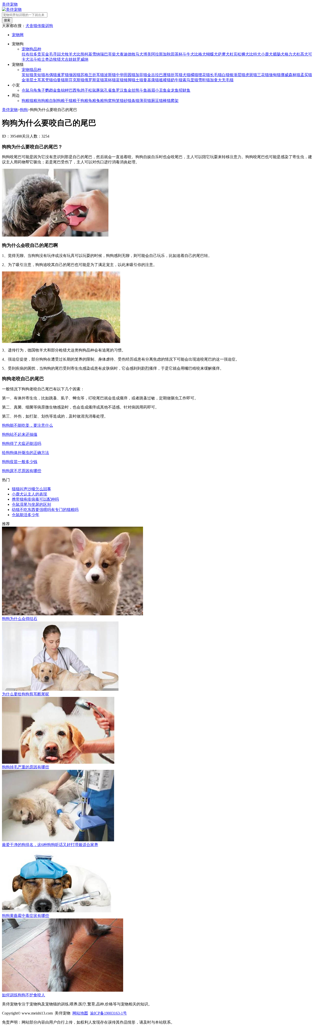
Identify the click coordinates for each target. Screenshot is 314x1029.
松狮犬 (243, 54)
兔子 (41, 90)
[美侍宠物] (12, 9)
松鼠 (92, 90)
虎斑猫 (251, 75)
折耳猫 (177, 75)
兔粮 (100, 101)
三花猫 (263, 75)
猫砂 (124, 101)
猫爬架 (173, 101)
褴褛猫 (165, 80)
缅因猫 (74, 75)
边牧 (53, 59)
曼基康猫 (151, 80)
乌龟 (33, 90)
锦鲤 (65, 90)
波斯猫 (110, 75)
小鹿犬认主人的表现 (29, 494)
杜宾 (233, 54)
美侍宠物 (10, 4)
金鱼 (57, 90)
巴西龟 (74, 90)
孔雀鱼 (110, 90)
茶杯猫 (110, 80)
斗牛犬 (188, 54)
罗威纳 (82, 59)
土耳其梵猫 (43, 80)
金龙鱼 (173, 90)
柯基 (88, 54)
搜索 (7, 20)
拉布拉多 (29, 54)
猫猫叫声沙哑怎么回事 (31, 489)
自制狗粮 (57, 101)
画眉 (151, 90)
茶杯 (179, 54)
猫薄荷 (141, 101)
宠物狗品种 (31, 49)
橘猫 (194, 75)
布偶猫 (51, 75)
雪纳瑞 (98, 54)
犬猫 (186, 75)
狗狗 (24, 110)
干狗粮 (82, 101)
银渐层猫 (237, 75)
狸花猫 (204, 75)
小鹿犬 (267, 54)
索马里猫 (190, 80)
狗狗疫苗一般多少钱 (19, 462)
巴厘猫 (165, 75)
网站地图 (80, 1013)
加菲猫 (141, 75)
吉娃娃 (71, 59)
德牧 (131, 54)
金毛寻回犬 (55, 54)
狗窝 (108, 101)
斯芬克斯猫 (74, 80)
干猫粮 (71, 101)
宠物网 (18, 35)
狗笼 (116, 101)
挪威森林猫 (290, 75)
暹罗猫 (63, 75)
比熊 (80, 54)
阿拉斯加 (159, 54)
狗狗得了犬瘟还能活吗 (21, 443)
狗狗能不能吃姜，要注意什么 (27, 425)
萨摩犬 (224, 54)
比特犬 (255, 54)
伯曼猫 (59, 80)
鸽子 (84, 90)
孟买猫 (306, 75)
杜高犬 (302, 54)
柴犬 (116, 54)
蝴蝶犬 (212, 54)
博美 (147, 54)
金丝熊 (133, 90)
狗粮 (25, 101)
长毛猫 (216, 75)
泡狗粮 (43, 101)
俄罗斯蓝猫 (94, 80)
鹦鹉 (49, 90)
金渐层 (27, 80)
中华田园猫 (125, 75)
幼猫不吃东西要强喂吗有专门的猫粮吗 (45, 509)
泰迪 (124, 54)
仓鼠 (25, 90)
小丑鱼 (161, 90)
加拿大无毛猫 (222, 80)
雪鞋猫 (204, 80)
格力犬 (290, 54)
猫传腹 (39, 26)
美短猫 (39, 75)
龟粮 (92, 101)
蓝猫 (120, 80)
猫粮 (33, 101)
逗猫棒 (161, 101)
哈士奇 (43, 59)
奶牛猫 (177, 80)
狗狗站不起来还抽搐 (19, 434)
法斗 (33, 59)
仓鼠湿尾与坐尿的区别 (31, 504)
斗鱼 (143, 90)
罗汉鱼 (122, 90)
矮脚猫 (129, 80)
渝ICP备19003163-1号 (108, 1013)
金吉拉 (153, 75)
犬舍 (29, 26)
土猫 (139, 80)
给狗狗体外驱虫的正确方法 (25, 453)
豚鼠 (100, 90)
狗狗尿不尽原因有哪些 (21, 471)
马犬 (139, 54)
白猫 (226, 75)
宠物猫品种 (31, 70)
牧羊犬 (71, 54)
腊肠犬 (279, 54)
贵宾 (41, 54)
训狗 (49, 26)
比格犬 (200, 54)
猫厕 (151, 101)
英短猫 (27, 75)
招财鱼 (184, 90)
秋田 (171, 54)
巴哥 (108, 54)
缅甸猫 (275, 75)
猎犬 (61, 59)
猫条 (131, 101)
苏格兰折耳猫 (92, 75)
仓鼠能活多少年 (25, 515)
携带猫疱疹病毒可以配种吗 (35, 499)
